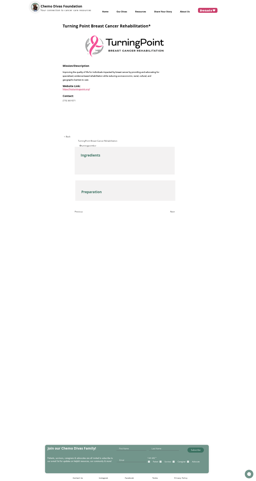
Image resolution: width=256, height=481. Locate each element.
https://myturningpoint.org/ (76, 89)
